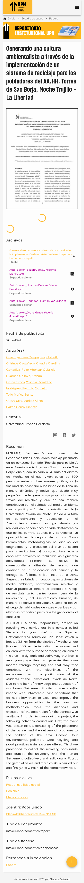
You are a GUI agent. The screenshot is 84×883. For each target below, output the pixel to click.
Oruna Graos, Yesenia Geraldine (29, 382)
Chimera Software (59, 879)
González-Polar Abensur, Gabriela (30, 369)
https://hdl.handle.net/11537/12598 (31, 814)
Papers (53, 18)
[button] (42, 274)
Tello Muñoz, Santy (19, 394)
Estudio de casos (32, 18)
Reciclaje (12, 791)
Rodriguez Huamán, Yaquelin (26, 388)
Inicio (11, 18)
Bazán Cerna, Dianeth (21, 407)
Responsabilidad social (23, 784)
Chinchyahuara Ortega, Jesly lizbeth (32, 357)
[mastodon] (55, 435)
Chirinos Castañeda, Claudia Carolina (33, 363)
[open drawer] (77, 7)
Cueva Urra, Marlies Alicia (24, 400)
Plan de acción (17, 797)
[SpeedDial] (71, 861)
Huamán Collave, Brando (24, 376)
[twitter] (74, 435)
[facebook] (64, 435)
